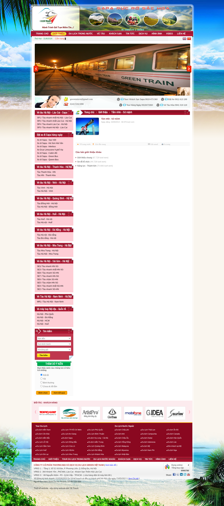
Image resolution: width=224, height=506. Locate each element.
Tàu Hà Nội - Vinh (45, 191)
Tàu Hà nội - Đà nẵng (46, 235)
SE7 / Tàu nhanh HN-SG (48, 276)
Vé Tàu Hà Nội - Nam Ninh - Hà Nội (54, 296)
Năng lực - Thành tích (95, 166)
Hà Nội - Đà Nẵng (45, 317)
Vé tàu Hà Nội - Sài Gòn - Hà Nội (53, 261)
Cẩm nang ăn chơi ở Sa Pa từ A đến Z (72, 38)
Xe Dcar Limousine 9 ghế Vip (50, 150)
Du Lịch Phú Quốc (95, 430)
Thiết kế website (41, 488)
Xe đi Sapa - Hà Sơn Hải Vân (50, 143)
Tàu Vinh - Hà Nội (45, 188)
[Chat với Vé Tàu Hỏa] (157, 105)
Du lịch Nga (172, 450)
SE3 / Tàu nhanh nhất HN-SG (50, 269)
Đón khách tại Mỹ (175, 446)
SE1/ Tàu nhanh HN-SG (47, 266)
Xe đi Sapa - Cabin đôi (47, 153)
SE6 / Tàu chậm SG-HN (47, 279)
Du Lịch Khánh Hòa (96, 454)
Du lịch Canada (174, 434)
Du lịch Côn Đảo (43, 434)
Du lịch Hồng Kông (123, 442)
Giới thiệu (103, 112)
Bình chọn (43, 393)
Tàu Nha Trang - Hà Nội (47, 250)
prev (36, 69)
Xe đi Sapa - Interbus (46, 146)
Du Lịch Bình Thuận (96, 434)
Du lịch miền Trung (95, 442)
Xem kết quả (59, 393)
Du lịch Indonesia (148, 442)
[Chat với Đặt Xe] (162, 99)
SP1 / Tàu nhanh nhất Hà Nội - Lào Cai (54, 118)
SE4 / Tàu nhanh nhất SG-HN (50, 286)
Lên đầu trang (100, 144)
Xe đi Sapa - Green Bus (47, 156)
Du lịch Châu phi (122, 430)
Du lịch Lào (172, 442)
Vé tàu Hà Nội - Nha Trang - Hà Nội (54, 245)
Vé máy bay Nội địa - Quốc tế (51, 309)
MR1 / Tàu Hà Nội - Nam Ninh (50, 302)
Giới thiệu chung (92, 157)
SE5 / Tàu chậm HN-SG (47, 283)
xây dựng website (58, 488)
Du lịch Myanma (122, 450)
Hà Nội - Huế (43, 324)
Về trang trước (85, 144)
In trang (167, 144)
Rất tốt (46, 375)
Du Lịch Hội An (68, 450)
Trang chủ (89, 112)
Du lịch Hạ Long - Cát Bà (98, 438)
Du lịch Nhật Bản (122, 454)
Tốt (44, 379)
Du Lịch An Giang (69, 434)
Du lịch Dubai (147, 438)
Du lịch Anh (120, 434)
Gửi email (154, 144)
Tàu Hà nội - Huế (44, 222)
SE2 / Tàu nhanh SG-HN (48, 289)
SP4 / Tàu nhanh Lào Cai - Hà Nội (52, 124)
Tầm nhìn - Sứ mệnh (121, 112)
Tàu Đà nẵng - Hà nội (46, 238)
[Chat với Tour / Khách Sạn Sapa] (118, 99)
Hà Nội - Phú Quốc (45, 314)
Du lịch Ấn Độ (173, 430)
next (189, 69)
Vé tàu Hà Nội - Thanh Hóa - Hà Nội (54, 166)
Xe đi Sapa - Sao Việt (46, 140)
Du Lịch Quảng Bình (96, 446)
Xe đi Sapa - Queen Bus (48, 159)
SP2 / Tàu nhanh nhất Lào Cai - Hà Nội (54, 121)
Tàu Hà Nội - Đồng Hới (47, 207)
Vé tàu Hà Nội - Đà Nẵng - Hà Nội (53, 229)
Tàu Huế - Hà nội (44, 219)
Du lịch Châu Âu (122, 438)
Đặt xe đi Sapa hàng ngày (49, 134)
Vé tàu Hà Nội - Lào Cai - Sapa (52, 112)
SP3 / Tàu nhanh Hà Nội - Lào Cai (52, 127)
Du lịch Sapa (67, 438)
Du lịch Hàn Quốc (175, 438)
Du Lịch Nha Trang (70, 454)
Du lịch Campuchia (149, 434)
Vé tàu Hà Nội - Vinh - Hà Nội (51, 182)
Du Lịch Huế (41, 450)
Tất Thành (74, 488)
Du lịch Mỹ (146, 446)
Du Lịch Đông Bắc (69, 442)
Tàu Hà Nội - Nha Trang (47, 254)
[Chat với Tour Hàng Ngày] (120, 105)
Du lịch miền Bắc (43, 438)
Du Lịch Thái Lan (148, 430)
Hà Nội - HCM (43, 321)
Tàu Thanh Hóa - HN (46, 172)
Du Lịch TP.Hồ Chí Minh (71, 430)
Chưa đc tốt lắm (50, 386)
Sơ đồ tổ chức (91, 162)
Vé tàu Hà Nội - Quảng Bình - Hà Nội (55, 198)
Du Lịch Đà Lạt (42, 454)
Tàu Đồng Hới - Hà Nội (47, 203)
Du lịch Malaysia (122, 446)
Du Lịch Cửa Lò (68, 446)
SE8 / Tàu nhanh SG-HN (48, 273)
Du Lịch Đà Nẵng (95, 450)
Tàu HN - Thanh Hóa (46, 175)
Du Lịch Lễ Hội (42, 442)
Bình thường (48, 383)
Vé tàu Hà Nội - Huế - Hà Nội (51, 214)
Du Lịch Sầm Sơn (44, 446)
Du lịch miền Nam (44, 430)
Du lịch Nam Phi (148, 450)
